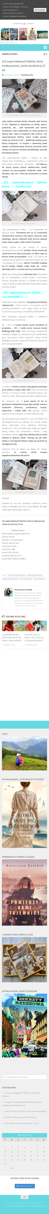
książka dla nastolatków (10, 579)
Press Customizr (38, 1206)
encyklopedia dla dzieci (35, 575)
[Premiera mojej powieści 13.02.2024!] (24, 925)
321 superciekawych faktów (16, 575)
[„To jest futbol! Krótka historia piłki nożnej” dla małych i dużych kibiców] (13, 625)
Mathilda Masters (25, 579)
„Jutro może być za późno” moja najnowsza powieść (25, 1111)
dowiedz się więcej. (18, 16)
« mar (11, 1168)
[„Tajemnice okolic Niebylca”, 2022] (24, 981)
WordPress (18, 1206)
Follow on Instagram (26, 1186)
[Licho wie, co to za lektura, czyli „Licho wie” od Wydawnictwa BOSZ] (36, 625)
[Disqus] (24, 686)
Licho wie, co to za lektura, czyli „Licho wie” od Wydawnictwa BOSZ (34, 637)
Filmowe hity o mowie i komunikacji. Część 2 (21, 1123)
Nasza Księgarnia (39, 579)
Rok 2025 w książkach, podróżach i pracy (20, 1117)
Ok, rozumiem (40, 10)
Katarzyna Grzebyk (12, 75)
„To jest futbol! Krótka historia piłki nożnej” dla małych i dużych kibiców (11, 637)
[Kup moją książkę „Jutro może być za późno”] (24, 847)
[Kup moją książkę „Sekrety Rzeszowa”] (24, 1056)
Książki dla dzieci (9, 54)
